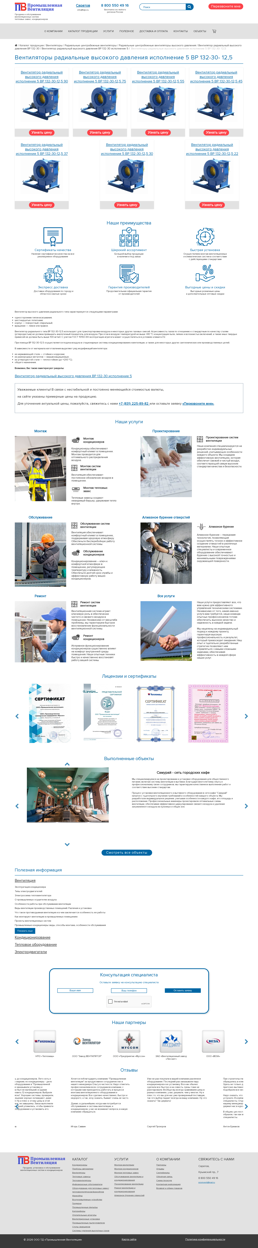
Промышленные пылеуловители (88, 1223)
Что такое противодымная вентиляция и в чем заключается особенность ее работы (60, 912)
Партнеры (161, 1165)
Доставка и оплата (153, 31)
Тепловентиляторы (81, 1180)
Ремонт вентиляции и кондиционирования (124, 1190)
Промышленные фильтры (85, 1207)
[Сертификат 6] (155, 715)
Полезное (126, 31)
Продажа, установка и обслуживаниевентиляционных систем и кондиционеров (41, 1160)
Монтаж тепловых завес (126, 1172)
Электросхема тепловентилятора (33, 895)
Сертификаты (163, 1172)
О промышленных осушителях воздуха (36, 899)
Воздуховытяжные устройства (87, 1199)
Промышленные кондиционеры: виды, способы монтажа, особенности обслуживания (60, 925)
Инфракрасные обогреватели (87, 1184)
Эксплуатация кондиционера (30, 886)
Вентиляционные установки (86, 1219)
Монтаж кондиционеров (126, 1169)
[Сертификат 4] (50, 715)
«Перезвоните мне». (198, 404)
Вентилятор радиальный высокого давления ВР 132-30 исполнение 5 (73, 376)
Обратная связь (164, 1176)
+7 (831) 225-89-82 (134, 404)
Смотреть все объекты (126, 852)
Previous (17, 716)
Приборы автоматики (82, 1169)
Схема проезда (164, 1180)
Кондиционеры (79, 1165)
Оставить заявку (183, 990)
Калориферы (78, 1211)
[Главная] (17, 45)
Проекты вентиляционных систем (33, 920)
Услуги (108, 31)
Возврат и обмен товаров (169, 1188)
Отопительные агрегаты (84, 1215)
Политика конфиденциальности (205, 1239)
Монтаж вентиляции (124, 1165)
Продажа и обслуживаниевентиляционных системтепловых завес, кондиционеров (38, 7)
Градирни (77, 1203)
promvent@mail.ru (206, 1182)
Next (246, 716)
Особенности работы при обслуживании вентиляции (43, 903)
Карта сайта (129, 1239)
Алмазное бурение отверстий (129, 1195)
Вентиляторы (78, 1172)
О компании (53, 31)
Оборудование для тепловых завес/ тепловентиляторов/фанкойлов (90, 1190)
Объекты (200, 31)
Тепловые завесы (81, 1176)
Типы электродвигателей (28, 891)
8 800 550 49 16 (115, 5)
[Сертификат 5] (102, 715)
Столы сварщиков (81, 1226)
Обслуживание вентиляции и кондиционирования (128, 1178)
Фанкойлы (77, 1195)
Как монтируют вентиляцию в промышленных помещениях (46, 916)
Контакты (180, 31)
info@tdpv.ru (83, 10)
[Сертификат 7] (208, 715)
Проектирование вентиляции (128, 1184)
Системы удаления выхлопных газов (90, 1230)
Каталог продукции (83, 31)
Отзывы (160, 1169)
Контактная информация (168, 1184)
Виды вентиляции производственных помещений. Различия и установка (53, 908)
